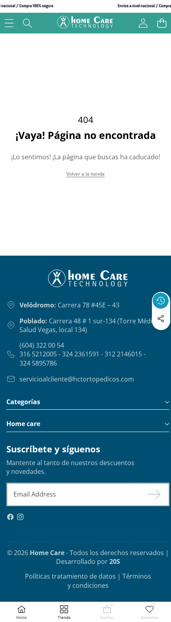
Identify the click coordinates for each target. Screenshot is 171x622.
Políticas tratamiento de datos (70, 576)
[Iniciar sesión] (143, 23)
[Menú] (9, 23)
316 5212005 (38, 354)
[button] (162, 23)
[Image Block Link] (68, 281)
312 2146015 (123, 354)
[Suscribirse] (154, 494)
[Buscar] (28, 23)
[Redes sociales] (161, 319)
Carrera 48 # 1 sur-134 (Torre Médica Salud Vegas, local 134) (89, 325)
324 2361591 (80, 354)
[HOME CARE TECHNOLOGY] (85, 23)
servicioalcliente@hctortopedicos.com (76, 379)
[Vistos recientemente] (161, 301)
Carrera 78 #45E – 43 (69, 305)
